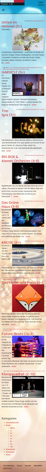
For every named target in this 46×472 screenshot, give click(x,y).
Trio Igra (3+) (9, 113)
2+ (9, 67)
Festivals (42, 109)
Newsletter (38, 466)
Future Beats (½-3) (18, 334)
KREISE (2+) (11, 242)
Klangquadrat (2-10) (19, 374)
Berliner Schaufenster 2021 (37, 21)
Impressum (7, 468)
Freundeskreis (8, 466)
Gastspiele (10, 452)
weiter (7, 63)
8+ (40, 371)
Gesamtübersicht (12, 423)
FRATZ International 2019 (19, 329)
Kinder (19, 67)
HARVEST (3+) (13, 72)
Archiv (8, 455)
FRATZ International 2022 (9, 69)
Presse (19, 466)
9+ (41, 371)
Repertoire (23, 67)
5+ (38, 371)
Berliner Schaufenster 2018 (27, 371)
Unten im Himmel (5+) (12, 24)
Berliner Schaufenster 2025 (22, 69)
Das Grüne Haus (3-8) (10, 204)
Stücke (15, 67)
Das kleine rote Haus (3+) (22, 282)
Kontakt (28, 466)
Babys (10, 329)
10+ (41, 67)
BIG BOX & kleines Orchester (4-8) (20, 158)
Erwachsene (10, 449)
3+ (11, 67)
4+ (13, 67)
